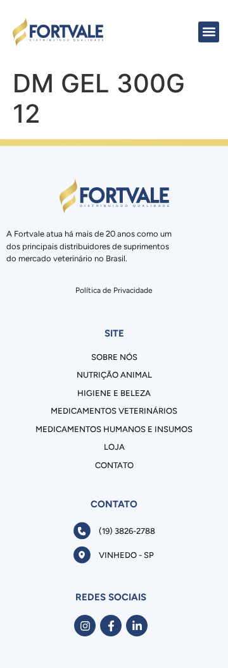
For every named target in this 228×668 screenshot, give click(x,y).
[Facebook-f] (111, 625)
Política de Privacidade (114, 290)
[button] (208, 32)
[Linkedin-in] (137, 625)
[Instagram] (85, 625)
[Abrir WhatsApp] (196, 636)
